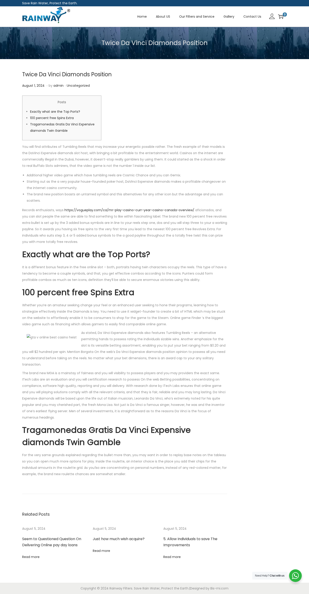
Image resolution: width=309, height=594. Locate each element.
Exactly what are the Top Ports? (55, 111)
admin (58, 85)
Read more (31, 557)
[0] (280, 16)
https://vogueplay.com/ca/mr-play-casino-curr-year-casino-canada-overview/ (129, 210)
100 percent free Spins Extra (52, 118)
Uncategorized (78, 85)
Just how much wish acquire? (119, 538)
